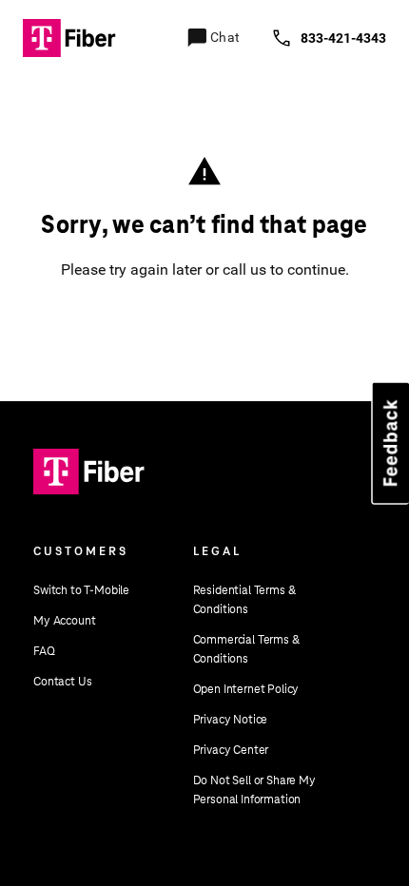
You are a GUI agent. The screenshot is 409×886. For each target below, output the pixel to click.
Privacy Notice (230, 719)
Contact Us (62, 681)
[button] (58, 47)
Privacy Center (231, 750)
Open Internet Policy (246, 689)
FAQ (44, 651)
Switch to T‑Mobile (81, 590)
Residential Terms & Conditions (244, 600)
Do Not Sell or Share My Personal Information (254, 790)
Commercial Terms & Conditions (246, 649)
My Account (64, 620)
